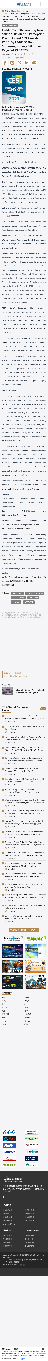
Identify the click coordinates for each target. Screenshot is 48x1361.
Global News (10, 1224)
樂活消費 (30, 1213)
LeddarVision (7, 254)
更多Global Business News (22, 930)
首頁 (6, 11)
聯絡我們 (31, 1246)
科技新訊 (30, 1210)
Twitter (16, 489)
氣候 (3, 1011)
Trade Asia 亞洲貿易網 (17, 1265)
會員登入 (8, 1242)
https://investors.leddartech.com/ (16, 529)
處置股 (4, 1007)
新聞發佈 (8, 1235)
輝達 (3, 997)
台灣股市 (5, 1001)
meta (4, 1021)
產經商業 (8, 1210)
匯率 (26, 1011)
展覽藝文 (8, 1217)
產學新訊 (30, 1217)
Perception (33, 598)
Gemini (5, 1024)
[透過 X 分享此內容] (19, 62)
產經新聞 (5, 1014)
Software (16, 602)
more (43, 709)
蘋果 (3, 1017)
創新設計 (8, 1213)
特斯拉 (26, 1024)
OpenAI (27, 1017)
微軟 (3, 1004)
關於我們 (31, 1235)
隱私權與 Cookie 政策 (12, 1260)
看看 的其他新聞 (12, 673)
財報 (26, 1007)
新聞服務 (31, 1239)
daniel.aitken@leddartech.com (18, 515)
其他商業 (8, 1220)
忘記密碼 (8, 1246)
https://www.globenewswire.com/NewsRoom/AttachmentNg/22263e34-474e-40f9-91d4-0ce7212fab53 (24, 581)
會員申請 (8, 1239)
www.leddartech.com (30, 485)
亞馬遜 (26, 1001)
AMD (26, 1004)
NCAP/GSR (29, 602)
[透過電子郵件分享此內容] (34, 62)
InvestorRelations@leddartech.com (25, 525)
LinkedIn (8, 489)
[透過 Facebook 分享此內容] (5, 62)
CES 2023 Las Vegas (35, 593)
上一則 (7, 685)
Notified (7, 54)
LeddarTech (7, 118)
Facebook (23, 489)
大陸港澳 (30, 1220)
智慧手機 (27, 1014)
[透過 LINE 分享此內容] (12, 62)
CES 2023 (8, 130)
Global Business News (20, 11)
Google (27, 1021)
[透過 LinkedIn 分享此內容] (27, 62)
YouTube (35, 489)
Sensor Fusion (18, 598)
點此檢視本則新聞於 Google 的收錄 (15, 676)
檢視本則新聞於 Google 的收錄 (13, 58)
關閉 (23, 1359)
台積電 (26, 997)
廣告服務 (31, 1242)
